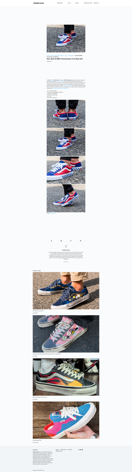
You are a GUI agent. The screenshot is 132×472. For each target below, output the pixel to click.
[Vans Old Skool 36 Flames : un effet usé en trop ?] (66, 377)
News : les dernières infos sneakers (57, 55)
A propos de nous (63, 449)
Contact (57, 449)
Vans (66, 55)
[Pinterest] (71, 240)
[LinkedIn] (80, 240)
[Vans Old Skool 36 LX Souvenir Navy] (66, 290)
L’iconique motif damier (67, 85)
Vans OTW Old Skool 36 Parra (37, 440)
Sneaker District (53, 213)
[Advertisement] (66, 14)
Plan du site (70, 449)
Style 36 (51, 80)
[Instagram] (82, 449)
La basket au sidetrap (61, 81)
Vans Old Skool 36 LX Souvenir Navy (38, 310)
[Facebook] (51, 240)
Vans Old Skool (71, 55)
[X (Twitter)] (61, 240)
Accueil (48, 55)
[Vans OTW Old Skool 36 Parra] (66, 420)
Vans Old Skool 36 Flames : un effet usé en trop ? (40, 397)
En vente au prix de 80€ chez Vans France (60, 88)
